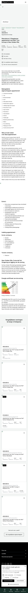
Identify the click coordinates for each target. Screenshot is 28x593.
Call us (4, 591)
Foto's (14, 192)
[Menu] (25, 2)
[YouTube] (11, 564)
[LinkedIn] (5, 564)
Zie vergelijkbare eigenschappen (10, 62)
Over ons (4, 550)
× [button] (25, 566)
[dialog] (14, 576)
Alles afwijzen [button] (20, 580)
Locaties (4, 553)
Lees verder (16, 572)
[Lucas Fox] (8, 2)
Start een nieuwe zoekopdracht (10, 64)
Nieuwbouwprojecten (7, 556)
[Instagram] (8, 564)
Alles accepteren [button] (8, 580)
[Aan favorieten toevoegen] (3, 7)
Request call (17, 591)
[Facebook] (3, 564)
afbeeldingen (5, 21)
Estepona (14, 27)
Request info (23, 591)
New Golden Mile (20, 27)
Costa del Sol (8, 27)
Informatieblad (6, 54)
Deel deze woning (7, 58)
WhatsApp (11, 591)
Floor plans (5, 56)
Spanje (3, 27)
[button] (24, 335)
